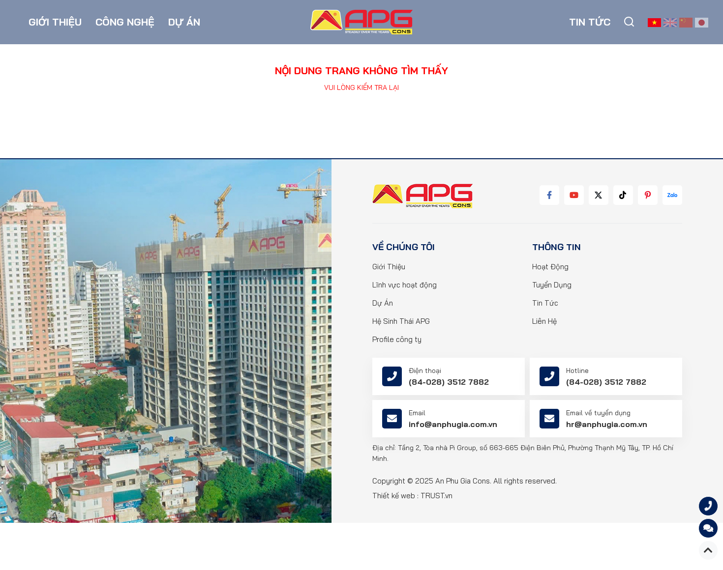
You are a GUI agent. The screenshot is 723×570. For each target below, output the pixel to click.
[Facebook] (549, 195)
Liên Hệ (544, 321)
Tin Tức (545, 303)
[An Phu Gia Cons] (361, 21)
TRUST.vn (436, 495)
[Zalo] (672, 195)
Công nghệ (124, 22)
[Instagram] (648, 195)
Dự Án (382, 303)
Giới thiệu (55, 22)
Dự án (184, 22)
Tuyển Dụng (552, 284)
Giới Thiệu (388, 266)
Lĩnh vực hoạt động (404, 284)
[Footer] (422, 196)
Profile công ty (397, 339)
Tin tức (589, 22)
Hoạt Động (550, 266)
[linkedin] (598, 195)
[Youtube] (574, 195)
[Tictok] (623, 195)
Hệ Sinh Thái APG (401, 321)
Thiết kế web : (395, 495)
